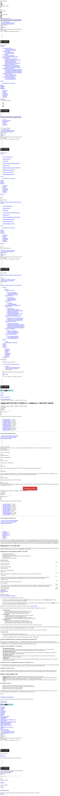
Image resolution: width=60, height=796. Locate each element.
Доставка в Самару (6, 422)
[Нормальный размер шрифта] (1, 3)
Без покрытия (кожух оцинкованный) (12, 63)
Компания (2, 88)
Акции (1, 85)
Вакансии (5, 95)
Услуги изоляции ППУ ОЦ (10, 77)
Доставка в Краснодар (7, 427)
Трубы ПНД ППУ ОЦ (9, 52)
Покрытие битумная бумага (10, 61)
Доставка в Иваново (7, 425)
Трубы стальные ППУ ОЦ (10, 50)
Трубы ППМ (5, 54)
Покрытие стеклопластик (10, 60)
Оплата (2, 87)
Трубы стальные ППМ (9, 55)
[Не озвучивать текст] (1, 17)
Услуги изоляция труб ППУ (8, 76)
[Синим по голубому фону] (0, 9)
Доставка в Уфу (6, 426)
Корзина (2, 782)
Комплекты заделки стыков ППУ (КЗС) (11, 65)
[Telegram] (3, 103)
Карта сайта (2, 773)
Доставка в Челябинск (7, 428)
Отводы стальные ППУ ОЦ (10, 74)
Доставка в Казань (6, 420)
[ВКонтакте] (3, 102)
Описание (5, 531)
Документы (5, 533)
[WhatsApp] (9, 390)
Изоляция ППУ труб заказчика (9, 83)
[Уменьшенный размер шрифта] (1, 2)
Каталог (2, 46)
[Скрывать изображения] (1, 13)
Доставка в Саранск (7, 424)
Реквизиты (5, 96)
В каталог (2, 793)
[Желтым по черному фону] (0, 8)
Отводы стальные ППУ (7, 73)
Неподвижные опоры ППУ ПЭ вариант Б (13, 72)
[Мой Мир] (4, 390)
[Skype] (11, 390)
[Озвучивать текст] (1, 15)
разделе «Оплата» (33, 605)
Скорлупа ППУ (6, 57)
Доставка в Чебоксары (7, 423)
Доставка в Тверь (6, 430)
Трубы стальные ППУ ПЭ (10, 49)
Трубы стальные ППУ (7, 48)
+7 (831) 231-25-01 (6, 21)
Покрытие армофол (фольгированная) (12, 59)
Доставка (2, 86)
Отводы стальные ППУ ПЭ (10, 75)
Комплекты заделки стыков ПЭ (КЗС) (12, 67)
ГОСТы (4, 92)
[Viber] (3, 104)
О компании (5, 90)
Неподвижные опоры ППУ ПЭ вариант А (13, 71)
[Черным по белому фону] (0, 7)
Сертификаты (5, 93)
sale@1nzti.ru (3, 27)
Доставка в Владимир (7, 421)
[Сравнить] (0, 414)
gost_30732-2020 (4, 591)
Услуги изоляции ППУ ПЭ (10, 79)
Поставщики (5, 94)
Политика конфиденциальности (6, 771)
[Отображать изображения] (1, 12)
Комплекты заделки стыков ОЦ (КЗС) (12, 66)
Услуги (1, 81)
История (4, 91)
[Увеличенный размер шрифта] (1, 4)
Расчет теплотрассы (4, 729)
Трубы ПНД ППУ (6, 51)
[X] (6, 390)
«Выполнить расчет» (30, 488)
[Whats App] (3, 106)
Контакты (2, 99)
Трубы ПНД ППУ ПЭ (9, 53)
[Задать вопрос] (0, 413)
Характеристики (6, 532)
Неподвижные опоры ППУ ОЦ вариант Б (13, 70)
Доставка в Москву (6, 419)
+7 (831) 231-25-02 (6, 23)
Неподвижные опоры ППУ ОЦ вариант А (13, 69)
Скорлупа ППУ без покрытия (11, 58)
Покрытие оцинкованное (10, 64)
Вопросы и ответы (6, 534)
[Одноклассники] (3, 390)
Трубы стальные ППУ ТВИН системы (10, 56)
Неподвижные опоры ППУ (8, 68)
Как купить (5, 535)
